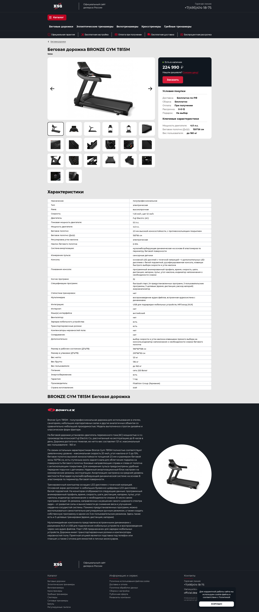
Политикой (224, 597)
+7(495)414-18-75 (198, 8)
